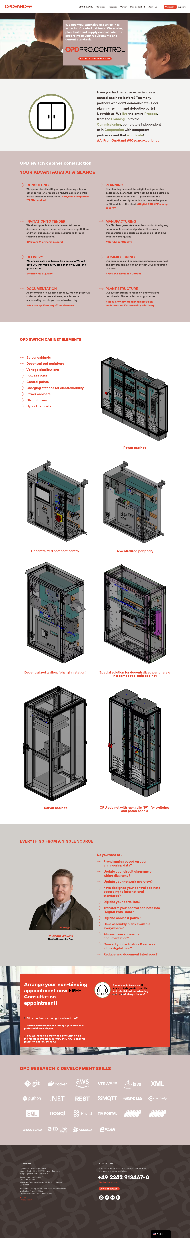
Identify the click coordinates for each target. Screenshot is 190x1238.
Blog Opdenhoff (137, 7)
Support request (109, 1189)
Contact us (170, 7)
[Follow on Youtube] (112, 1197)
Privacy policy (26, 1200)
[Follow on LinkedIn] (118, 1197)
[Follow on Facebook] (107, 1197)
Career (123, 7)
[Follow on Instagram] (101, 1197)
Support (182, 7)
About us (153, 7)
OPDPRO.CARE (86, 7)
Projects (113, 7)
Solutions (101, 7)
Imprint (23, 1197)
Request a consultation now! (95, 59)
